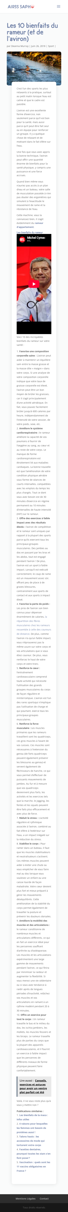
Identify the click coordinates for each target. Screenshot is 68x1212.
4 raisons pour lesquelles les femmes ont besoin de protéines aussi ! (32, 1128)
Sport (51, 46)
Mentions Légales (25, 1198)
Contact (44, 1198)
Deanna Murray (20, 46)
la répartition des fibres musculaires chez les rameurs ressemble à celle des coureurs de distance (34, 625)
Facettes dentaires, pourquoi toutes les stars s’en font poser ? (34, 1153)
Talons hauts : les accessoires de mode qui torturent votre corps (31, 1141)
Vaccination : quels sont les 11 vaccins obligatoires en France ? (33, 1166)
